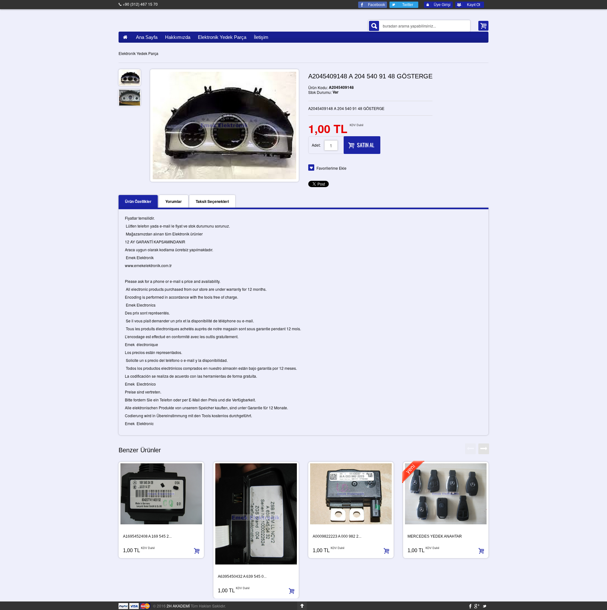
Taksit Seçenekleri (212, 201)
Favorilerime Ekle (331, 168)
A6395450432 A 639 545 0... (242, 576)
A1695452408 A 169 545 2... (147, 536)
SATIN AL (365, 145)
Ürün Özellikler (138, 201)
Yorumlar (173, 201)
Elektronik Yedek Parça (138, 53)
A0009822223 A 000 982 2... (337, 536)
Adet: (316, 145)
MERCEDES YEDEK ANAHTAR (435, 536)
